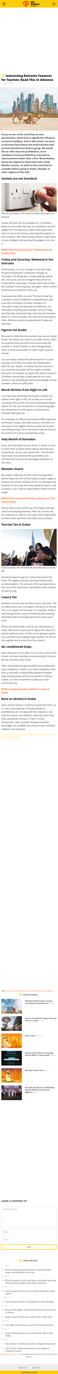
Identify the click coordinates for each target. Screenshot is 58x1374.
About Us (36, 1367)
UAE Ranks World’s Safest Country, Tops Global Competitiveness (39, 1002)
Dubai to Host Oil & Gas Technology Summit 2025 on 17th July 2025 (39, 1054)
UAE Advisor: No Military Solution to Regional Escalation (30, 1343)
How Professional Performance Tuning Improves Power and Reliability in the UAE (28, 1271)
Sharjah (34, 991)
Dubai (14, 991)
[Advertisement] (29, 42)
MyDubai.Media (5, 1354)
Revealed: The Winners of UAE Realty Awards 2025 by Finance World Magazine (39, 1089)
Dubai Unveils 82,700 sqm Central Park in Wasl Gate (28, 1317)
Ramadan (21, 991)
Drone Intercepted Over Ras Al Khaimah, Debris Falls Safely (29, 1334)
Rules (28, 991)
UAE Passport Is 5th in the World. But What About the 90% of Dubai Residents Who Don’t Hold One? (30, 1281)
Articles (15, 1354)
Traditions (50, 991)
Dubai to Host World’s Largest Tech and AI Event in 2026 (40, 1019)
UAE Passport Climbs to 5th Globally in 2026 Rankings (29, 1301)
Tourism (41, 991)
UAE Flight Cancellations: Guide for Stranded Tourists (29, 1325)
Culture (8, 991)
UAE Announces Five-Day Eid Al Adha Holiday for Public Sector (30, 1292)
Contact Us (22, 1367)
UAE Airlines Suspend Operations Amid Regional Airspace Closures (27, 1349)
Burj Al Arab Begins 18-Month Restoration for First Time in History (30, 1311)
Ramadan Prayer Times (34, 1070)
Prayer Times (30, 1036)
